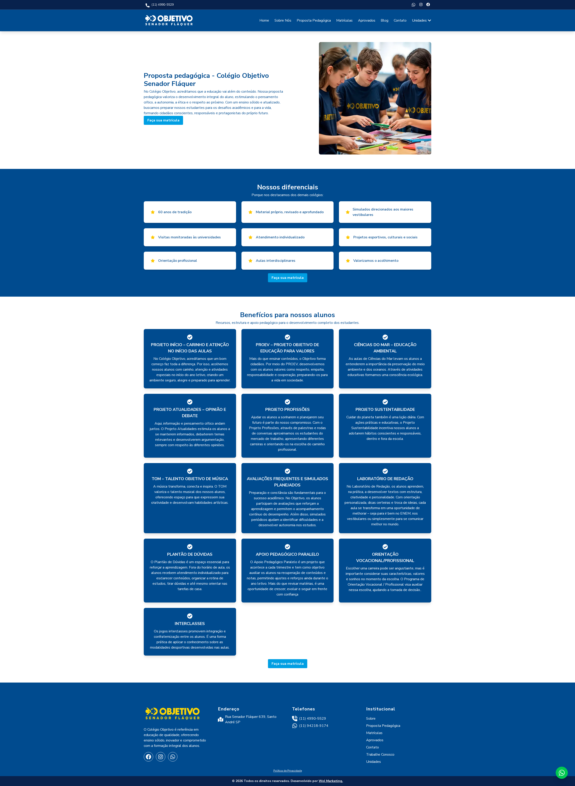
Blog (384, 20)
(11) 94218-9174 (313, 725)
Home (264, 20)
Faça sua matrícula (163, 120)
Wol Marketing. (331, 781)
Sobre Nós (282, 20)
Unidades (419, 20)
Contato (400, 20)
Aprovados (366, 20)
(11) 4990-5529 (312, 718)
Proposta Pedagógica (314, 20)
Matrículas (344, 20)
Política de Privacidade (287, 771)
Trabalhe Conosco (380, 754)
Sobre (371, 718)
